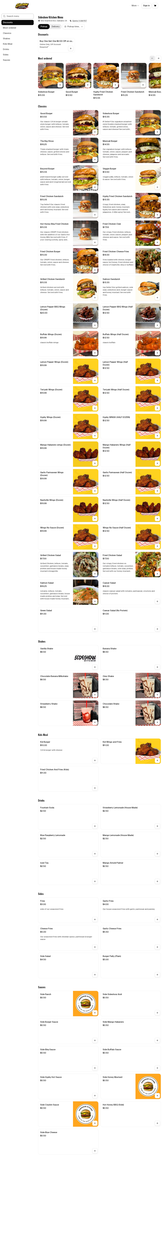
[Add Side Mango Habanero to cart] (157, 1040)
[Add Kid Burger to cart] (94, 760)
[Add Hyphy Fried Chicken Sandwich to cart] (115, 84)
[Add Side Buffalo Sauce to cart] (157, 1068)
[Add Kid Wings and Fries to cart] (157, 760)
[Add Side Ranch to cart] (94, 1012)
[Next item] (158, 58)
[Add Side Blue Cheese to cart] (94, 1150)
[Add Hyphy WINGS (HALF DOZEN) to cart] (157, 435)
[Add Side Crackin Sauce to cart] (94, 1123)
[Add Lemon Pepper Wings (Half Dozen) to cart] (157, 380)
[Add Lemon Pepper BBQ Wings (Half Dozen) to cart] (157, 325)
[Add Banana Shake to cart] (157, 667)
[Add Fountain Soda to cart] (94, 826)
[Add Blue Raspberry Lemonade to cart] (94, 853)
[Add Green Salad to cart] (94, 629)
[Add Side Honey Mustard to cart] (157, 1095)
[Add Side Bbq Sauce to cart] (94, 1068)
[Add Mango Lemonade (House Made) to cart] (157, 853)
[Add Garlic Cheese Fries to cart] (157, 947)
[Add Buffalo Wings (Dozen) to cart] (94, 352)
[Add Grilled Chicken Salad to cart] (94, 573)
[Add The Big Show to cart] (94, 159)
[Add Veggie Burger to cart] (157, 187)
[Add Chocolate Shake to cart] (157, 722)
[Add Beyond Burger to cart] (94, 187)
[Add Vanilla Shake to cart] (94, 667)
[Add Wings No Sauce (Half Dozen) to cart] (157, 546)
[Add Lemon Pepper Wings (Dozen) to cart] (94, 380)
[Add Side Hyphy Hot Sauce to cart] (94, 1095)
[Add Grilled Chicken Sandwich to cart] (94, 297)
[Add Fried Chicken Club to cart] (157, 242)
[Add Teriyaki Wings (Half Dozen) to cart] (157, 408)
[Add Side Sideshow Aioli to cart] (157, 1012)
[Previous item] (152, 58)
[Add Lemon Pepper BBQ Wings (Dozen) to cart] (94, 325)
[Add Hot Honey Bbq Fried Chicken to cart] (94, 242)
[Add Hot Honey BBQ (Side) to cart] (157, 1123)
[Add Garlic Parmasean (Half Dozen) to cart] (157, 490)
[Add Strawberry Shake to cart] (94, 722)
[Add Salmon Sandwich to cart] (157, 297)
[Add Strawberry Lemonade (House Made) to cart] (157, 826)
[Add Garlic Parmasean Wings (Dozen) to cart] (94, 490)
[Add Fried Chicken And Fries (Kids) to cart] (94, 788)
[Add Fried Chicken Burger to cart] (94, 270)
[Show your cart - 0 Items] (155, 5)
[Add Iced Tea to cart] (94, 881)
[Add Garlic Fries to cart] (157, 919)
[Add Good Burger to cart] (87, 84)
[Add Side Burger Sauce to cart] (94, 1040)
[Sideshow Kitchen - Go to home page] (22, 5)
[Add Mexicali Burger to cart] (157, 159)
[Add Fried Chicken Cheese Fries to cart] (157, 270)
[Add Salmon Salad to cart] (94, 601)
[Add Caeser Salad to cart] (157, 601)
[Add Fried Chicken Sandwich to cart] (143, 84)
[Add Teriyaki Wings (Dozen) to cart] (94, 408)
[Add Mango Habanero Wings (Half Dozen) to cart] (157, 463)
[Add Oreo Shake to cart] (157, 694)
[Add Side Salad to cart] (94, 974)
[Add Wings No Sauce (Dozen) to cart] (94, 546)
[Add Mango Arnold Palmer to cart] (157, 881)
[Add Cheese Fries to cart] (94, 947)
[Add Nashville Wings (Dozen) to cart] (94, 518)
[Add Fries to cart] (94, 919)
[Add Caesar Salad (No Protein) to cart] (157, 629)
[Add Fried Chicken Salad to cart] (157, 573)
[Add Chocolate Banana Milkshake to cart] (94, 694)
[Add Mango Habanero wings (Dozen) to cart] (94, 463)
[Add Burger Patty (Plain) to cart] (157, 974)
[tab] (44, 26)
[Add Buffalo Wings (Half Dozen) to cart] (157, 352)
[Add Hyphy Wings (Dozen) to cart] (94, 435)
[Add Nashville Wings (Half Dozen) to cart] (157, 518)
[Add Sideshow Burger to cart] (60, 84)
